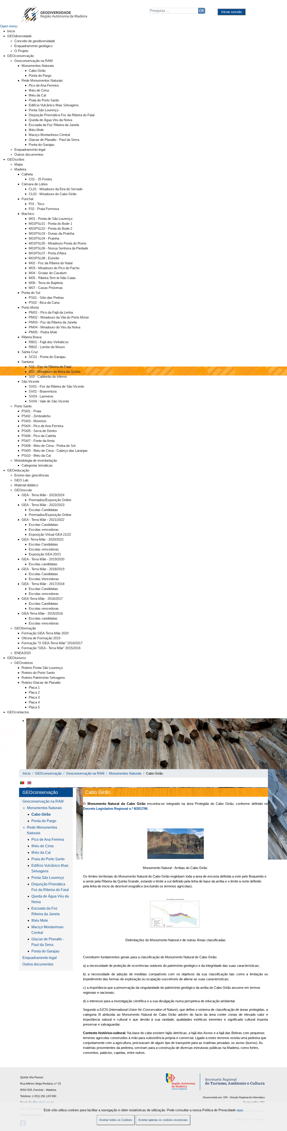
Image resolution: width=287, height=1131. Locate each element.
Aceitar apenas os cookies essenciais (163, 1120)
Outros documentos (37, 964)
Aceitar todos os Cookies (115, 1120)
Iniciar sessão (231, 12)
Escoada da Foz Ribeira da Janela (45, 911)
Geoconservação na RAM (42, 801)
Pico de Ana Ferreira (47, 839)
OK (201, 11)
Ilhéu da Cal (41, 852)
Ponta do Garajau (45, 951)
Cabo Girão (41, 814)
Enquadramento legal (39, 958)
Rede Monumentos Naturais (42, 830)
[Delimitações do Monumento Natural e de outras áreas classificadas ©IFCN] (175, 914)
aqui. (240, 1110)
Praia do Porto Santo (48, 859)
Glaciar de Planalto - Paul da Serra (47, 942)
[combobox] (173, 11)
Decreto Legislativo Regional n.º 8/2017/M (115, 808)
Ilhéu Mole (39, 920)
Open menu (8, 26)
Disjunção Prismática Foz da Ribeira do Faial (50, 887)
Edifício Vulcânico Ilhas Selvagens (49, 868)
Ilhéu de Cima (42, 846)
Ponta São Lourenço (47, 878)
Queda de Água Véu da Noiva (50, 899)
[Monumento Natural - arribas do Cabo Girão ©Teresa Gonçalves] (175, 843)
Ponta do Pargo (43, 821)
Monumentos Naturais (44, 808)
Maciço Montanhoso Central (47, 929)
